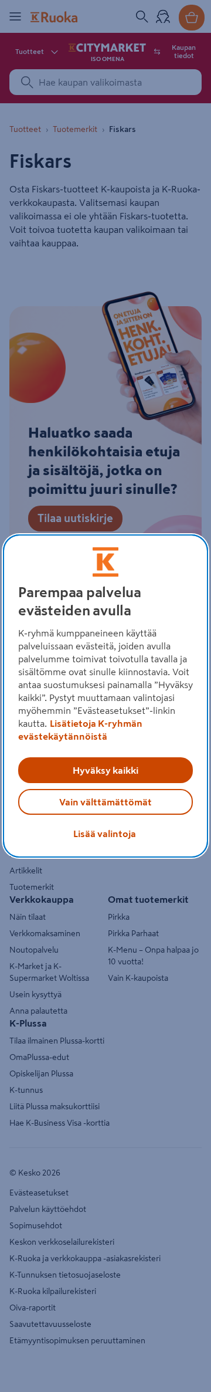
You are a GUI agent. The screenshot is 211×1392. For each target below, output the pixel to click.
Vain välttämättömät (105, 802)
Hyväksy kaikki (105, 770)
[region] (105, 696)
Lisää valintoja (104, 833)
